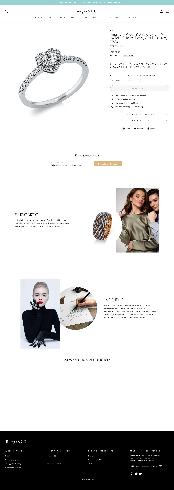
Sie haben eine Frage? (139, 120)
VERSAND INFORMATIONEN (139, 114)
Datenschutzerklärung (96, 460)
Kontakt (8, 456)
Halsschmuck (68, 17)
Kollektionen (44, 17)
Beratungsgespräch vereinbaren (17, 460)
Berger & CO (51, 456)
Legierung (132, 76)
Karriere (50, 460)
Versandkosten (128, 55)
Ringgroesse (148, 76)
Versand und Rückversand (14, 468)
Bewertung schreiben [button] (107, 164)
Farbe (113, 76)
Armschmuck (115, 17)
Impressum (92, 456)
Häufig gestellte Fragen (14, 464)
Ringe (133, 17)
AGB (90, 464)
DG (112, 30)
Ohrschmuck (92, 17)
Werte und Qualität (54, 464)
